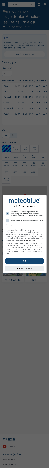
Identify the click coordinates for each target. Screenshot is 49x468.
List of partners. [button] (29, 240)
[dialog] (25, 234)
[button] (24, 226)
